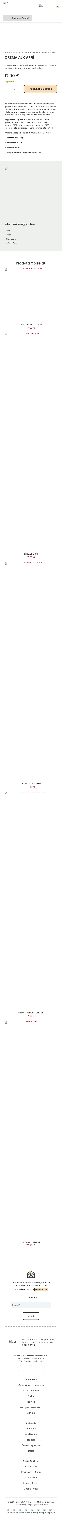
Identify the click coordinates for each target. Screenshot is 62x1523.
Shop (15, 52)
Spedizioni (31, 1477)
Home (8, 52)
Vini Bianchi (31, 1434)
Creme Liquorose (31, 1445)
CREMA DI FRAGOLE (31, 1242)
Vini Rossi (31, 1428)
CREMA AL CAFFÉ (48, 52)
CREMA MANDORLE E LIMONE (31, 1012)
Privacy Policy (31, 1483)
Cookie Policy (31, 1488)
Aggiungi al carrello (40, 89)
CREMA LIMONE (31, 554)
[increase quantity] (20, 89)
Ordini (31, 1396)
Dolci (31, 1450)
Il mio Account (31, 1390)
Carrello (31, 1412)
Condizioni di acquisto (31, 1385)
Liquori (31, 1439)
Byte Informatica (40, 1504)
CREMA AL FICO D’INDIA (31, 324)
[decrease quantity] (8, 89)
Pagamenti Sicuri (31, 1472)
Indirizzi (31, 1401)
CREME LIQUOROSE (29, 52)
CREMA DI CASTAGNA (31, 783)
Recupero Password (31, 1407)
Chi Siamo (31, 1466)
